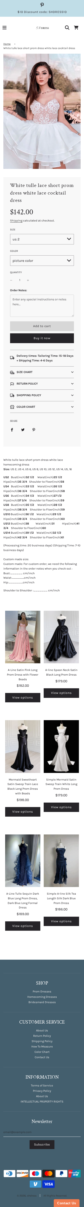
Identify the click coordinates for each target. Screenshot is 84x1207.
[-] (11, 280)
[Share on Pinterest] (34, 429)
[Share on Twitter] (23, 429)
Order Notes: (18, 290)
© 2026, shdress (27, 1195)
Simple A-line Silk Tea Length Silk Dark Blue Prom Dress (61, 898)
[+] (28, 280)
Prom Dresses (42, 991)
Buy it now (42, 338)
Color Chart (42, 1051)
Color (14, 250)
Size (12, 229)
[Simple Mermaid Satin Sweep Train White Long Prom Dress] (61, 746)
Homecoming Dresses (42, 996)
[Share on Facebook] (12, 429)
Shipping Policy (42, 1041)
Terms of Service (42, 1085)
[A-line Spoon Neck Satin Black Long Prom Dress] (61, 637)
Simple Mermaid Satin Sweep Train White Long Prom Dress (61, 784)
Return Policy (42, 1035)
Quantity (16, 272)
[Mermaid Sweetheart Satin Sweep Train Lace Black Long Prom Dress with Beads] (23, 746)
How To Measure (42, 1046)
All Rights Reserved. (55, 1195)
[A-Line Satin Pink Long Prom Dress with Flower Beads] (23, 637)
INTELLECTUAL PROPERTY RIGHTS (42, 1101)
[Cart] (76, 28)
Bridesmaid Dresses (42, 1002)
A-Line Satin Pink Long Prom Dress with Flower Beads (22, 674)
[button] (42, 372)
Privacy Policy (42, 1090)
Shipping (16, 220)
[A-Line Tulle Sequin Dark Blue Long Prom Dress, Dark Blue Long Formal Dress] (23, 860)
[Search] (67, 28)
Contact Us (42, 1057)
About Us (42, 1030)
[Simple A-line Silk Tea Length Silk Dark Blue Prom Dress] (61, 860)
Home (7, 43)
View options (22, 697)
